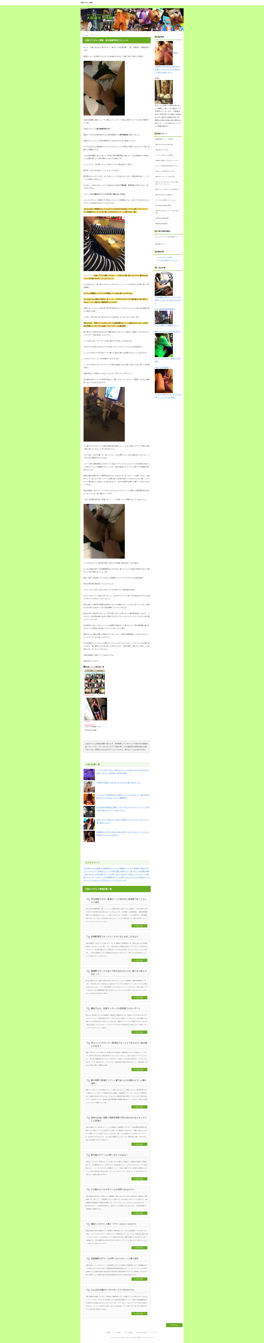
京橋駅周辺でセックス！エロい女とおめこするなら (114, 936)
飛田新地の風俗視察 (161, 223)
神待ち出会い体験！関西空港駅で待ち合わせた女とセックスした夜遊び (119, 1119)
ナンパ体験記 (117, 1332)
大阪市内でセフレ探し (162, 150)
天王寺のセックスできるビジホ (114, 880)
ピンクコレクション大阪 (164, 257)
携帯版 (108, 1332)
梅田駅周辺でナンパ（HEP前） (164, 139)
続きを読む (140, 926)
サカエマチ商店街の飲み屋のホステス (166, 166)
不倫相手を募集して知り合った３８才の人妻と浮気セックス (119, 782)
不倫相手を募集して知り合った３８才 (166, 160)
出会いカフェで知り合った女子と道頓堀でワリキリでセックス (166, 183)
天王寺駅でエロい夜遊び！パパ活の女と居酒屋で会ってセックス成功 (119, 900)
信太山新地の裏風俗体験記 (163, 205)
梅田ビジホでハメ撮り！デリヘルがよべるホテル (113, 1224)
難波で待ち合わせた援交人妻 (164, 144)
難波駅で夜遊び (139, 868)
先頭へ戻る (174, 1325)
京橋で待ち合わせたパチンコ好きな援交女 (166, 212)
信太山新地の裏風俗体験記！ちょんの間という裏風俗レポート (167, 317)
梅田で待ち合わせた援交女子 (164, 195)
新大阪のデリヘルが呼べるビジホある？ (109, 1155)
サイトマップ (153, 1332)
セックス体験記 (128, 1332)
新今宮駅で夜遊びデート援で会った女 (126, 871)
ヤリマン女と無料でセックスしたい (166, 200)
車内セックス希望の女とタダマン (165, 171)
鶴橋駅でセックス (126, 868)
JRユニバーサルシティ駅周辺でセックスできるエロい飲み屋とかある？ (119, 1044)
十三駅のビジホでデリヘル (136, 874)
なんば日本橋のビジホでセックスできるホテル (112, 1290)
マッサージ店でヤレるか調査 (164, 155)
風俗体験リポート (160, 244)
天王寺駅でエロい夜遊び (93, 868)
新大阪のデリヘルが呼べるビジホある (112, 874)
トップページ (85, 35)
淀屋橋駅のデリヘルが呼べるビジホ (119, 877)
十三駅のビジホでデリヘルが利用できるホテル (112, 1189)
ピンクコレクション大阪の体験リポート (166, 238)
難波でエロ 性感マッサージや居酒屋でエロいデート (115, 1008)
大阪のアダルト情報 (86, 2)
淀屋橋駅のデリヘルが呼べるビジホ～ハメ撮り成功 (114, 1258)
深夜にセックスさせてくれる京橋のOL (167, 189)
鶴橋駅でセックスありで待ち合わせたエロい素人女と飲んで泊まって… (119, 972)
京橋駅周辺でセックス (111, 868)
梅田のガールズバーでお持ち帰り (165, 176)
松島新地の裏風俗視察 (162, 218)
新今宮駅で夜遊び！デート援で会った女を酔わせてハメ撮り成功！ (119, 1081)
